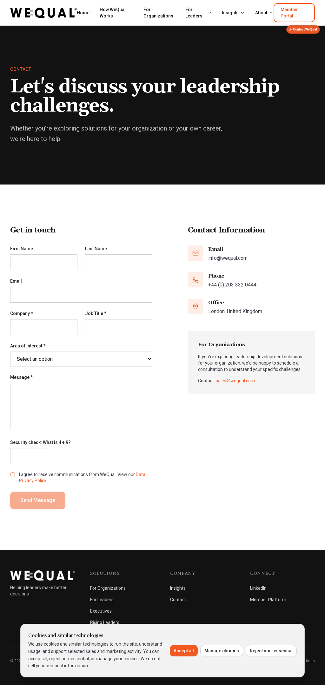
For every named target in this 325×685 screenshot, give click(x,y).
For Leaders (193, 12)
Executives (101, 611)
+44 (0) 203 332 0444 (232, 285)
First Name (21, 248)
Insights (230, 12)
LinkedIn (258, 588)
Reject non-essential (271, 650)
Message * (21, 377)
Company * (21, 313)
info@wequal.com (228, 258)
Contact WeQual (305, 29)
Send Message (37, 500)
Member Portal (289, 12)
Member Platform (268, 599)
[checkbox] (12, 474)
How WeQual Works (113, 12)
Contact (178, 599)
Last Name (96, 248)
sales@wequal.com (235, 380)
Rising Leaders (104, 622)
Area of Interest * (27, 345)
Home (83, 12)
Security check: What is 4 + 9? (40, 442)
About (261, 12)
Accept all (184, 650)
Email (16, 281)
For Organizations (158, 12)
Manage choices (221, 650)
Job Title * (95, 313)
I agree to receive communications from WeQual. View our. (82, 477)
